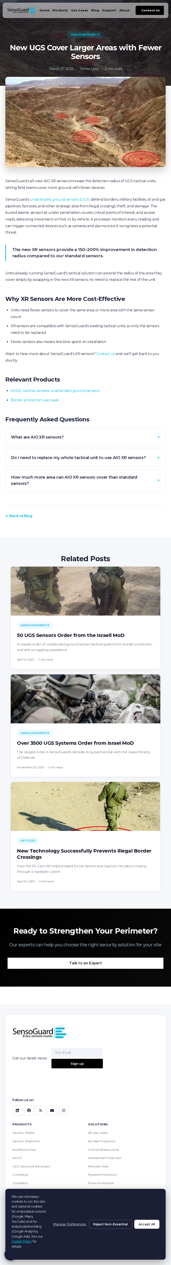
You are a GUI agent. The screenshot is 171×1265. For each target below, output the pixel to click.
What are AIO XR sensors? (37, 437)
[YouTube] (52, 1110)
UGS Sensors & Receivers (31, 1166)
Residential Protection (104, 1158)
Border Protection (102, 1141)
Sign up (77, 1063)
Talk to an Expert (85, 963)
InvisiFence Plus (24, 1149)
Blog (95, 10)
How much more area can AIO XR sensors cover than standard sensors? (74, 480)
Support (109, 10)
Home (44, 10)
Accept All (146, 1224)
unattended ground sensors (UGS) (60, 199)
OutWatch (20, 1183)
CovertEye (20, 1174)
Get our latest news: (29, 1058)
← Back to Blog (18, 516)
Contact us (105, 354)
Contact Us (150, 10)
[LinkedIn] (17, 1110)
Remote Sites (98, 1166)
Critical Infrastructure (103, 1149)
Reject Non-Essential (110, 1224)
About (124, 10)
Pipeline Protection (102, 1174)
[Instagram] (64, 1110)
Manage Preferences (69, 1224)
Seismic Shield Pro (26, 1141)
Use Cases (79, 10)
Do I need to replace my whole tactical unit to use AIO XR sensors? (78, 457)
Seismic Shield (23, 1132)
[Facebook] (29, 1110)
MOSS (17, 1158)
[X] (40, 1110)
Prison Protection (101, 1183)
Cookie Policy (22, 1241)
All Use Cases (98, 1132)
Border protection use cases (35, 400)
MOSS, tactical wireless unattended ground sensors (55, 391)
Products (60, 10)
